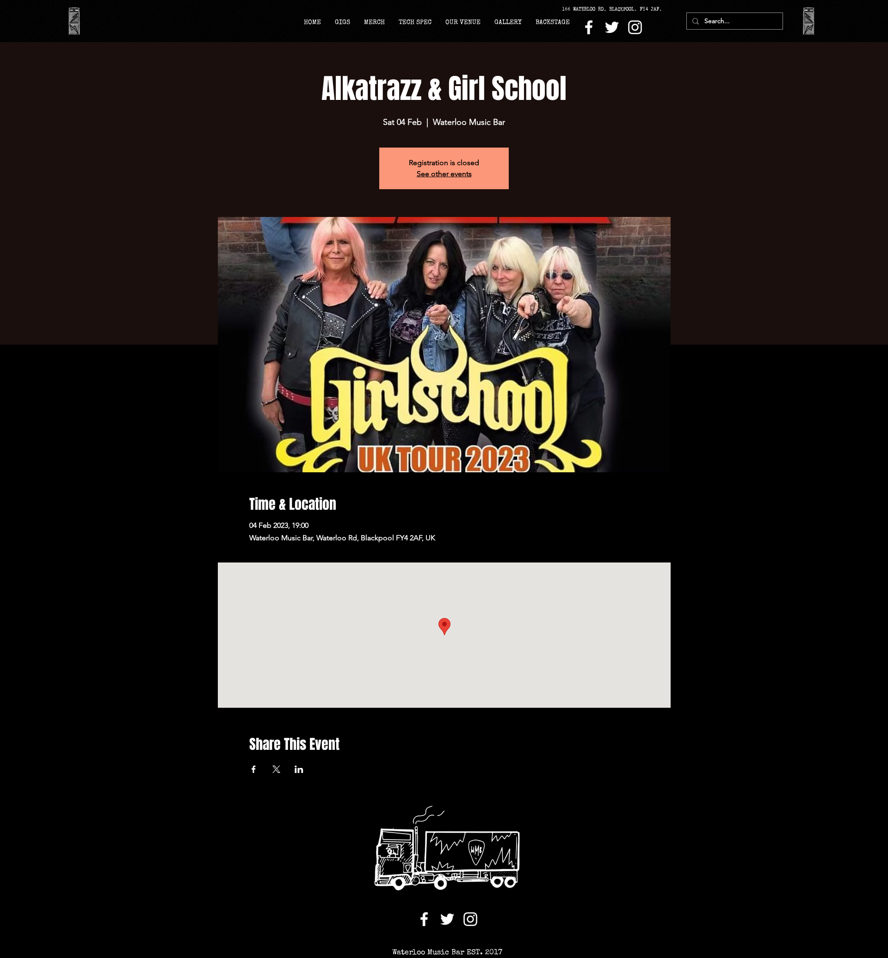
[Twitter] (612, 27)
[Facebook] (589, 27)
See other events (444, 173)
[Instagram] (635, 27)
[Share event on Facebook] (253, 769)
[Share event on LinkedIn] (299, 769)
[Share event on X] (276, 769)
